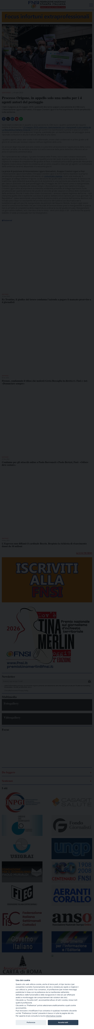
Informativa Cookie (53, 1016)
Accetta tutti (63, 1022)
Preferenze (31, 1022)
